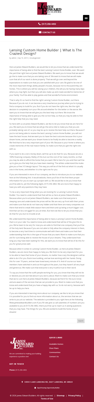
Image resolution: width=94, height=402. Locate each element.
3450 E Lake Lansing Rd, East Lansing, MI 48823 (48, 382)
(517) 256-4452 (49, 24)
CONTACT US (48, 32)
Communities (54, 352)
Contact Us (54, 356)
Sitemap (61, 395)
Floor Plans (54, 348)
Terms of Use (47, 398)
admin (14, 58)
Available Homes (56, 344)
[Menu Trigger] (86, 18)
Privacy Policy (74, 395)
